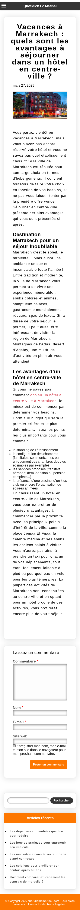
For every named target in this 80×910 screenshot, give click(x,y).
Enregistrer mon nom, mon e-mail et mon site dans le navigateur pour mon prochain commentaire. (40, 749)
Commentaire (25, 661)
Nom (18, 708)
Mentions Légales (53, 904)
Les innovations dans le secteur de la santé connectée (38, 856)
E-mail (19, 722)
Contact (33, 904)
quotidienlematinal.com (43, 901)
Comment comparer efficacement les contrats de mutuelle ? (37, 879)
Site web (20, 736)
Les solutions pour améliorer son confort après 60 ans (35, 868)
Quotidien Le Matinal (40, 6)
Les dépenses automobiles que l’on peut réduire (36, 833)
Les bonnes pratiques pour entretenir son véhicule (38, 845)
